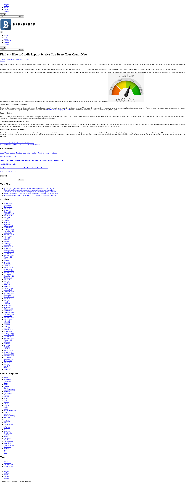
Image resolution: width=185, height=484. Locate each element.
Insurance (7, 414)
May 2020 (7, 304)
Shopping (7, 431)
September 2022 (9, 255)
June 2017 (7, 364)
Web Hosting (8, 447)
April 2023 (7, 243)
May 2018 (7, 345)
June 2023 (7, 240)
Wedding (6, 448)
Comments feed (8, 464)
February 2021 (8, 288)
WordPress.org (8, 466)
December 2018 (9, 333)
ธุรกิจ (6, 451)
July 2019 (7, 321)
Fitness (6, 398)
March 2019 (7, 328)
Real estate (7, 428)
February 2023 (8, 246)
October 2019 (8, 316)
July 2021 (7, 279)
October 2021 (8, 274)
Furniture (6, 402)
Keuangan (7, 417)
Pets (5, 426)
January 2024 (8, 227)
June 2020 (7, 302)
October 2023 (8, 233)
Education (7, 391)
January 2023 (8, 248)
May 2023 (7, 241)
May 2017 (7, 366)
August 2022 (8, 257)
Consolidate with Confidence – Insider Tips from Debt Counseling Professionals (31, 160)
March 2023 (7, 245)
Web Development (9, 445)
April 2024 (7, 222)
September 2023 (9, 234)
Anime (6, 377)
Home (6, 35)
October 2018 (8, 336)
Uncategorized (8, 441)
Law (5, 419)
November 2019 (9, 314)
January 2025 (8, 210)
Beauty (6, 383)
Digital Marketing (9, 390)
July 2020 (7, 300)
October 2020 (8, 295)
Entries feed (7, 463)
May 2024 (7, 220)
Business (6, 42)
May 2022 (7, 262)
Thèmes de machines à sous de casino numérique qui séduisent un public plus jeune (29, 190)
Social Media (8, 433)
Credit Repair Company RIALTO (58, 110)
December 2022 (9, 250)
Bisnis (6, 384)
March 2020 (7, 307)
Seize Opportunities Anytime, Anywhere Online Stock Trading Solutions (28, 153)
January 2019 (8, 331)
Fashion (6, 395)
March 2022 (7, 265)
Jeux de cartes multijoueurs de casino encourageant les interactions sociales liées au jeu (30, 188)
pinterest (6, 11)
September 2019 (9, 317)
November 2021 (9, 272)
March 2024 (7, 224)
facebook (6, 6)
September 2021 (9, 276)
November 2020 (9, 293)
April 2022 (7, 264)
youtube (6, 9)
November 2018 (9, 335)
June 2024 (7, 219)
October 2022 (8, 253)
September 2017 (9, 359)
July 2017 (7, 362)
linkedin (6, 4)
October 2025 (8, 205)
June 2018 (7, 343)
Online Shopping (9, 424)
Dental (6, 388)
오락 (5, 453)
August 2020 (8, 298)
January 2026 (8, 203)
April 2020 (7, 305)
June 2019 (7, 323)
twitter (6, 7)
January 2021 (8, 290)
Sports (6, 436)
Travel (6, 440)
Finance (6, 44)
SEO (5, 429)
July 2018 (7, 342)
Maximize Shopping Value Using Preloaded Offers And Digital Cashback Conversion (30, 195)
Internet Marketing (9, 416)
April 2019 (7, 326)
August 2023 (8, 236)
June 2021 (7, 281)
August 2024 (8, 215)
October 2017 (8, 357)
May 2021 (7, 283)
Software (6, 435)
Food (5, 400)
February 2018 (8, 350)
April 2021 (7, 284)
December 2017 (9, 354)
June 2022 (7, 260)
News (5, 422)
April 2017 (7, 368)
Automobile (7, 381)
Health (6, 37)
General (6, 405)
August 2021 (8, 278)
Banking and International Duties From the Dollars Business (24, 168)
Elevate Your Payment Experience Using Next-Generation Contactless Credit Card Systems (31, 193)
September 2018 (9, 338)
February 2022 (8, 267)
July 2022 (7, 259)
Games (6, 39)
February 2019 (8, 329)
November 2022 (9, 252)
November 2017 (9, 355)
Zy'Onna (26, 59)
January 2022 (8, 269)
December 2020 (9, 291)
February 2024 (8, 226)
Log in (6, 461)
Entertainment (8, 393)
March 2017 (7, 369)
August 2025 (8, 207)
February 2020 (8, 309)
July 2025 (7, 208)
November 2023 (9, 231)
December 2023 (9, 229)
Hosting (6, 412)
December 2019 (9, 312)
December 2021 (9, 271)
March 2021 (7, 286)
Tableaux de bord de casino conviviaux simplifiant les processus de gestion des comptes (30, 192)
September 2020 (9, 297)
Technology (7, 40)
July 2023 (7, 238)
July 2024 (7, 217)
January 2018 (8, 352)
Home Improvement (10, 410)
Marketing (7, 421)
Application (7, 379)
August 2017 (8, 361)
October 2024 (8, 212)
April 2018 (7, 347)
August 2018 (8, 340)
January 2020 (8, 310)
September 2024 (9, 214)
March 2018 (7, 349)
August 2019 (8, 319)
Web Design (7, 443)
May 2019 (7, 324)
